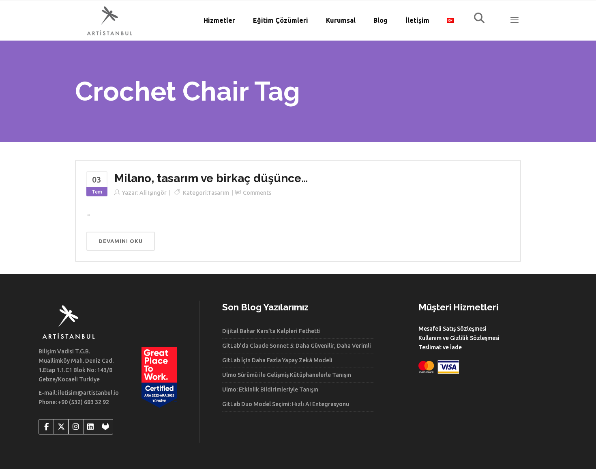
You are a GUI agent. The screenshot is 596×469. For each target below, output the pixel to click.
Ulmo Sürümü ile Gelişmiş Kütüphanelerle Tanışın (286, 375)
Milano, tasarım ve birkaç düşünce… (211, 178)
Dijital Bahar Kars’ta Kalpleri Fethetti (271, 331)
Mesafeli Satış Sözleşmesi (452, 328)
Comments (257, 192)
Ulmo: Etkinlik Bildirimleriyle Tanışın (270, 389)
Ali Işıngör (153, 192)
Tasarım (218, 192)
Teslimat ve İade (440, 347)
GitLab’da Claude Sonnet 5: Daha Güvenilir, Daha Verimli (296, 345)
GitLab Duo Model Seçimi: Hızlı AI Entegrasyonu (285, 404)
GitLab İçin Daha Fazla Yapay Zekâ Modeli (277, 360)
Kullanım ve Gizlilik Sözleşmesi (459, 338)
